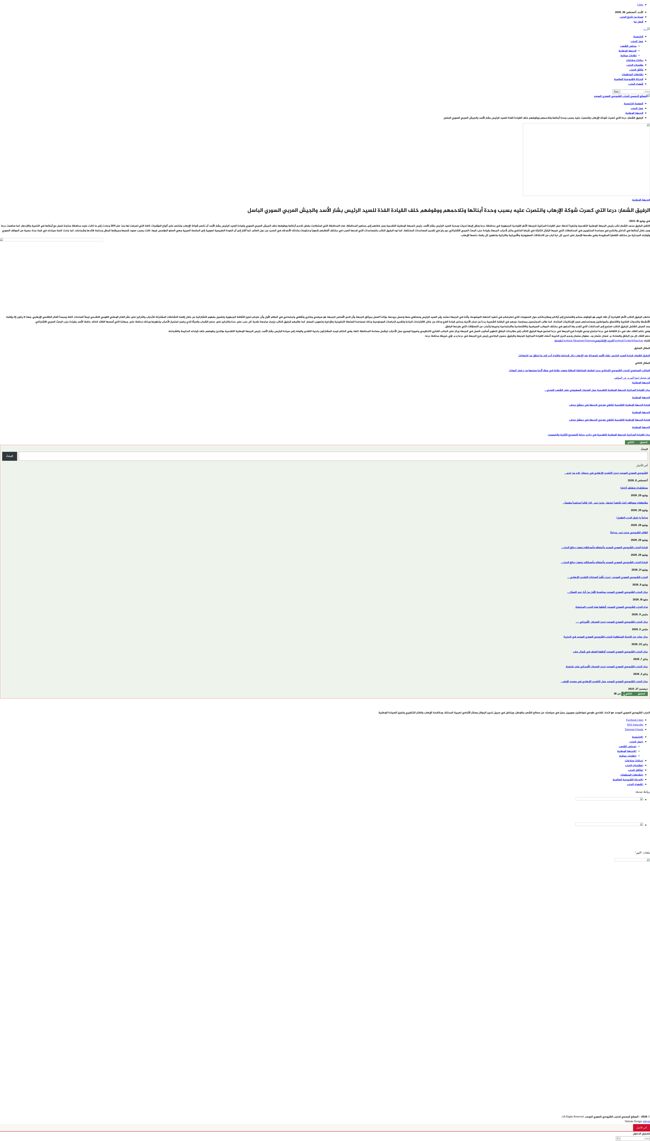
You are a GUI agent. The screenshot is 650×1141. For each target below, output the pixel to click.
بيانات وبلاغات (634, 60)
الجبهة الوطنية (627, 51)
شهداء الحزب (635, 84)
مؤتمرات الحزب (634, 65)
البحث (644, 449)
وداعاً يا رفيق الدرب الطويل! (632, 518)
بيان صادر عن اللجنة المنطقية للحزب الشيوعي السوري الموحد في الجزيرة (606, 637)
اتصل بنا (638, 22)
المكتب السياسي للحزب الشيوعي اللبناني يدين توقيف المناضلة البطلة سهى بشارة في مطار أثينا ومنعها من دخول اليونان (579, 370)
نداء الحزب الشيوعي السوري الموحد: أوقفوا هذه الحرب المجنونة (611, 607)
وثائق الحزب (636, 70)
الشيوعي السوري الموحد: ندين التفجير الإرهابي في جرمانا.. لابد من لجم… (606, 473)
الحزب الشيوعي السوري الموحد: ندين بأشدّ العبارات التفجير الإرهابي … (607, 577)
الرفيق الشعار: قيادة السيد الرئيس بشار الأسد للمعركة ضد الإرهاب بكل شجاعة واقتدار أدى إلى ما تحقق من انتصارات (584, 355)
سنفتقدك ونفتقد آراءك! (634, 488)
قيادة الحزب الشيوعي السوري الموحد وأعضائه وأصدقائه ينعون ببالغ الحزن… (604, 562)
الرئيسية (638, 37)
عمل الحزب (637, 41)
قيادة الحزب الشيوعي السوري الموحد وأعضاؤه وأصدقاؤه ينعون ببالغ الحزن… (604, 547)
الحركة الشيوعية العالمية (628, 79)
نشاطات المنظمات (632, 74)
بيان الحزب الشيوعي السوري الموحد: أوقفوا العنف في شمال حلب (610, 652)
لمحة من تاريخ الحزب (631, 17)
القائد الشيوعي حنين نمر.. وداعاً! (629, 532)
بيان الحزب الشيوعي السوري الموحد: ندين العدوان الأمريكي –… (612, 622)
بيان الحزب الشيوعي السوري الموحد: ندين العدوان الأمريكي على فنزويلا (607, 666)
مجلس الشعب (628, 46)
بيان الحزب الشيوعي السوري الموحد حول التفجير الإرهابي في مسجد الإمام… (604, 681)
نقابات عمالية (628, 55)
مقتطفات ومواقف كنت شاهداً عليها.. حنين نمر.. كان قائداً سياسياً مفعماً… (605, 503)
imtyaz (646, 1121)
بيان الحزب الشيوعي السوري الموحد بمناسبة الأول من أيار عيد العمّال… (607, 592)
